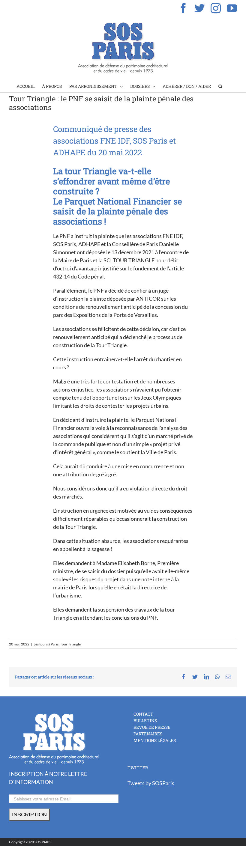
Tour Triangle (70, 644)
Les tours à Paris (46, 644)
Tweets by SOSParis (151, 783)
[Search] (220, 86)
